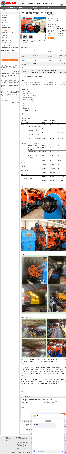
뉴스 (48, 7)
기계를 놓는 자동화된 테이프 (40, 392)
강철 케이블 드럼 (5, 40)
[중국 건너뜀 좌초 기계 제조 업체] (9, 3)
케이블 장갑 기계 (12, 9)
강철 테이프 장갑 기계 (28, 392)
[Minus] (62, 416)
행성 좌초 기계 (5, 20)
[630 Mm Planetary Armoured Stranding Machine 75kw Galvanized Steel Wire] (31, 36)
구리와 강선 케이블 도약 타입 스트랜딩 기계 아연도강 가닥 (22, 440)
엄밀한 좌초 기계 (5, 17)
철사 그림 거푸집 (5, 42)
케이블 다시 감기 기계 (7, 32)
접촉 (11, 60)
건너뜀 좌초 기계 (5, 15)
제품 (6, 7)
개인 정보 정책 (10, 452)
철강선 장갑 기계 (50, 392)
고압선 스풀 (4, 35)
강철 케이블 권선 (5, 37)
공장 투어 (21, 7)
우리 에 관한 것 (13, 7)
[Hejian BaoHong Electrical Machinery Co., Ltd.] (45, 36)
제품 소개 (5, 9)
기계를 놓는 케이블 (6, 27)
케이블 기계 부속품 (6, 45)
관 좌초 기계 (4, 25)
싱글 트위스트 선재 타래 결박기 (9, 47)
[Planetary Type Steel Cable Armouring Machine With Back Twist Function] (33, 26)
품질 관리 (27, 7)
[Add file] (34, 451)
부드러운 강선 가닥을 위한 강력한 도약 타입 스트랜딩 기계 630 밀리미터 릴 (22, 444)
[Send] (62, 451)
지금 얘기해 (42, 7)
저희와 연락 (34, 7)
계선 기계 (4, 22)
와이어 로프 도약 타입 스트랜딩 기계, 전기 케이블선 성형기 (23, 448)
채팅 (52, 38)
